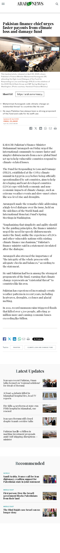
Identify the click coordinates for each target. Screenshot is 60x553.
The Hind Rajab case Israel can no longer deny (21, 511)
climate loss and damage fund (40, 347)
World (6, 473)
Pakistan (16, 347)
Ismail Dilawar (10, 121)
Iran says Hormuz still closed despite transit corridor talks (18, 420)
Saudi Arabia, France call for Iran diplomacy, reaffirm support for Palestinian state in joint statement (21, 479)
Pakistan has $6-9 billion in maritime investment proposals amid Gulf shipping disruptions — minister (20, 435)
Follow (39, 339)
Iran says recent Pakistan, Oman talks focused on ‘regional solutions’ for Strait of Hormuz (21, 383)
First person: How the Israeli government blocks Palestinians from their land (20, 496)
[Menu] (3, 3)
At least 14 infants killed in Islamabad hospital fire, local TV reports (19, 396)
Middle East (8, 490)
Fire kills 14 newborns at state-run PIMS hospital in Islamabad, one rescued (20, 408)
